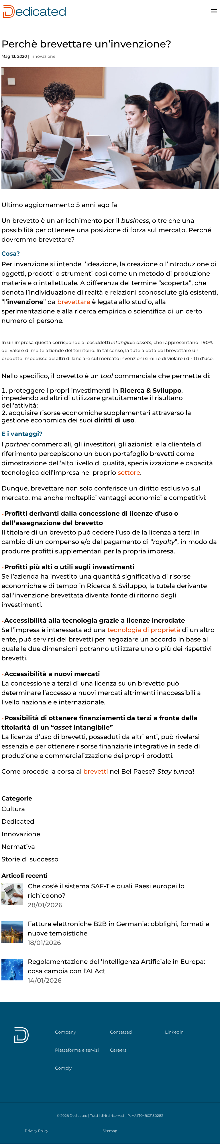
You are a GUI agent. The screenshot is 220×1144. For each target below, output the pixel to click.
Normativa (18, 847)
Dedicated (17, 821)
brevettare (73, 302)
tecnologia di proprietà (143, 630)
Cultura (13, 809)
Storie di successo (29, 859)
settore (129, 472)
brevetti (95, 771)
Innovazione (43, 56)
